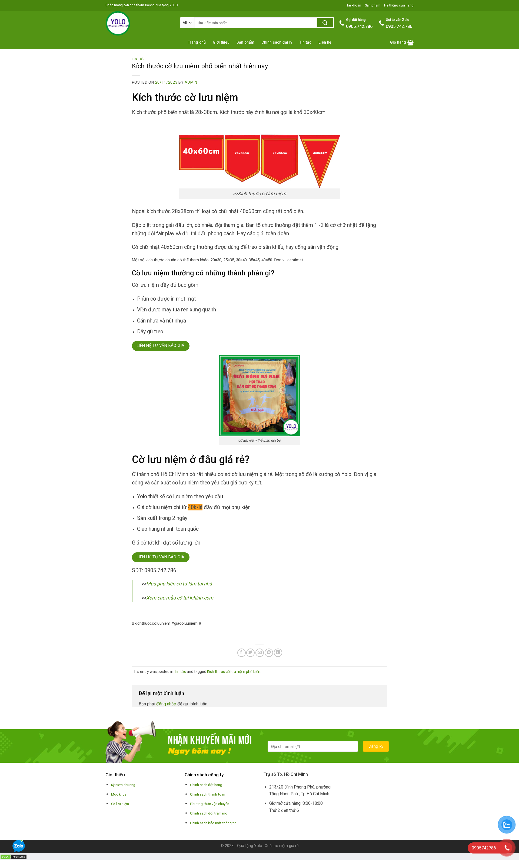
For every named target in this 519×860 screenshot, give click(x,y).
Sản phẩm (372, 5)
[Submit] (325, 22)
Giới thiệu (221, 42)
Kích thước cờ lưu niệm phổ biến (233, 671)
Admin (191, 82)
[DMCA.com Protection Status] (13, 856)
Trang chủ (197, 42)
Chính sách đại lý (276, 42)
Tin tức (305, 42)
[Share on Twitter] (250, 653)
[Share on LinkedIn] (278, 653)
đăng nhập (166, 703)
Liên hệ (324, 42)
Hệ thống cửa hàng (399, 5)
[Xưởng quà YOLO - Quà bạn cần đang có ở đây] (138, 23)
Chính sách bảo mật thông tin (213, 823)
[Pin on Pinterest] (269, 653)
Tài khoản (354, 5)
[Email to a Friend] (259, 653)
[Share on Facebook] (241, 653)
